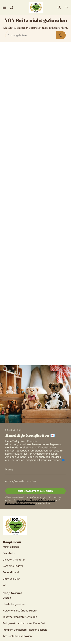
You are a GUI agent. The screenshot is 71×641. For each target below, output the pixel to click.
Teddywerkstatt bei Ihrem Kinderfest (24, 623)
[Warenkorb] (66, 7)
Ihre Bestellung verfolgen (17, 636)
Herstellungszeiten (14, 604)
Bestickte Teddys (13, 565)
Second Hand (11, 572)
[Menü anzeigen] (4, 7)
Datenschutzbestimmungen (20, 503)
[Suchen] (61, 35)
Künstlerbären (11, 546)
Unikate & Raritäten (14, 559)
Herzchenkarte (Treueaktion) (20, 610)
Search (7, 597)
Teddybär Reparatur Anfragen (20, 616)
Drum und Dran (11, 578)
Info (5, 585)
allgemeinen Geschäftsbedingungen (36, 500)
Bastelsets (9, 553)
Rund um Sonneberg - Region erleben (25, 629)
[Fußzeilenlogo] (15, 525)
